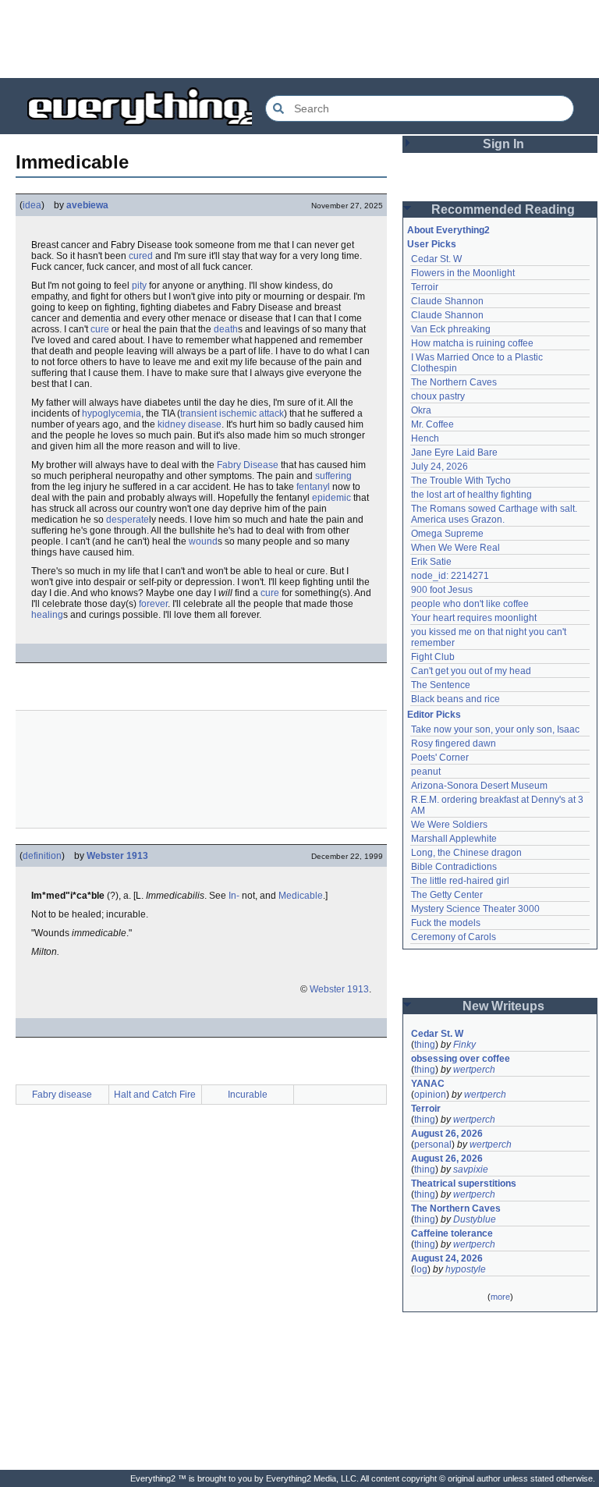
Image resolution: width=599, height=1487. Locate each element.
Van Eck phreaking (451, 329)
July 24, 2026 (439, 466)
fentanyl (313, 486)
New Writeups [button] (503, 1006)
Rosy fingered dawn (453, 743)
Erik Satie (431, 561)
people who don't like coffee (470, 603)
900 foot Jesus (442, 589)
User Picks (431, 244)
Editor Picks (434, 714)
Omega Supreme (447, 533)
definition (42, 855)
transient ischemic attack (232, 413)
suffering (333, 475)
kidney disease (190, 424)
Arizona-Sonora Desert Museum (479, 785)
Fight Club (433, 656)
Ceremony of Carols (453, 937)
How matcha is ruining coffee (472, 343)
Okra (421, 410)
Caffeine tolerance (452, 1233)
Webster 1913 (117, 855)
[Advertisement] (299, 39)
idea (32, 205)
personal (433, 1144)
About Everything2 (448, 230)
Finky (464, 1044)
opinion (430, 1094)
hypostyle (465, 1269)
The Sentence (440, 685)
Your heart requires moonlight (474, 617)
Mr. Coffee (432, 424)
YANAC (428, 1083)
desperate (127, 519)
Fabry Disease (247, 465)
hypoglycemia (111, 413)
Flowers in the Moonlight (463, 273)
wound (203, 541)
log (420, 1269)
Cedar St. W (436, 259)
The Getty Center (447, 894)
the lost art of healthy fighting (471, 494)
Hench (425, 438)
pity (139, 285)
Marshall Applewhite (454, 838)
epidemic (331, 497)
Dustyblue (474, 1219)
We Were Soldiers (449, 824)
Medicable (300, 895)
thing (424, 1044)
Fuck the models (445, 922)
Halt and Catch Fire (155, 1094)
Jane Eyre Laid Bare (454, 452)
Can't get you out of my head (471, 670)
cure (99, 329)
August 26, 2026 (447, 1133)
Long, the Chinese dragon (466, 852)
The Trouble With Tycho (461, 480)
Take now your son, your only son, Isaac (495, 729)
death (226, 329)
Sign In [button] (503, 144)
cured (141, 255)
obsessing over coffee (460, 1058)
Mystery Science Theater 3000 (475, 908)
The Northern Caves (454, 382)
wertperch (474, 1069)
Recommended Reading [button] (503, 209)
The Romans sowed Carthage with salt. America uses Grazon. (495, 514)
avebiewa (87, 205)
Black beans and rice (455, 699)
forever (153, 603)
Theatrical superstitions (463, 1183)
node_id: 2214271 (450, 575)
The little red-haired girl (460, 880)
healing (47, 614)
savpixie (470, 1169)
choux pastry (438, 396)
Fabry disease (62, 1094)
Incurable (248, 1094)
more (500, 1296)
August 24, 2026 (447, 1258)
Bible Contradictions (454, 866)
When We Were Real (455, 547)
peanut (426, 771)
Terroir (424, 287)
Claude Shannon (447, 301)
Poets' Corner (440, 757)
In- (234, 895)
